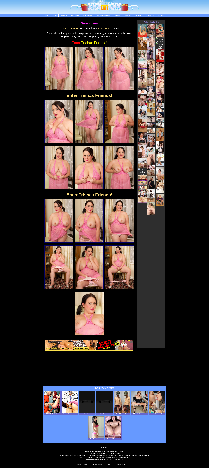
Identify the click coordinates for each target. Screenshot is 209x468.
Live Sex (161, 15)
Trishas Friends (89, 28)
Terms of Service (82, 465)
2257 (108, 465)
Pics (46, 15)
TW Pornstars (149, 15)
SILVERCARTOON (88, 15)
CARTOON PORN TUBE (103, 15)
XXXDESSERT (75, 15)
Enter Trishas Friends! (89, 95)
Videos (54, 15)
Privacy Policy (97, 465)
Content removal (120, 465)
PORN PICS (127, 15)
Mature (114, 28)
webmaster (104, 447)
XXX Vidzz (138, 15)
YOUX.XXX (63, 15)
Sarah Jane (89, 23)
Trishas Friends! (89, 43)
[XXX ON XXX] (104, 7)
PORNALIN (117, 15)
